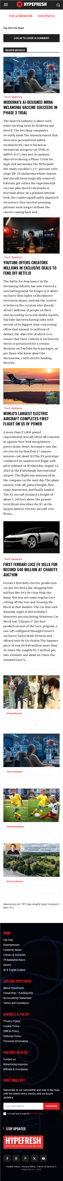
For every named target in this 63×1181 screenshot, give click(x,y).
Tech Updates (45, 16)
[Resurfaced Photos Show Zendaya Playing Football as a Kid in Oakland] (31, 805)
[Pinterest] (25, 1158)
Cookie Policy (13, 1167)
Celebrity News (15, 827)
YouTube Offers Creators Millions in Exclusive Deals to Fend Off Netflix (29, 267)
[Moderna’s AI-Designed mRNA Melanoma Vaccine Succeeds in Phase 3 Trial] (31, 75)
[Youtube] (43, 1158)
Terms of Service (45, 1167)
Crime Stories (14, 713)
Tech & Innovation (20, 16)
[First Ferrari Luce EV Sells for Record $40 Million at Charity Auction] (31, 537)
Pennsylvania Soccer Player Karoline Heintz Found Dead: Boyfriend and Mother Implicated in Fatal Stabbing (29, 720)
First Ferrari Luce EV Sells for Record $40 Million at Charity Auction (30, 569)
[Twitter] (34, 1158)
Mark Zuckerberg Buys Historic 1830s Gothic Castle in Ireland (30, 887)
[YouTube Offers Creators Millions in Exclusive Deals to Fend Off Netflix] (31, 235)
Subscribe (51, 1106)
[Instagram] (16, 1158)
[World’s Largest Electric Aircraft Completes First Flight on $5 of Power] (31, 386)
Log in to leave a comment (31, 38)
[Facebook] (7, 1158)
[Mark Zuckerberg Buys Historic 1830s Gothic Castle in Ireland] (31, 860)
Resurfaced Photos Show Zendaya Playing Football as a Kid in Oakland (29, 832)
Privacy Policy (36, 1114)
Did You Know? (15, 882)
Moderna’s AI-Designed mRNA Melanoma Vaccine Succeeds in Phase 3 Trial (30, 107)
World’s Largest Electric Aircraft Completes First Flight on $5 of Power (26, 418)
